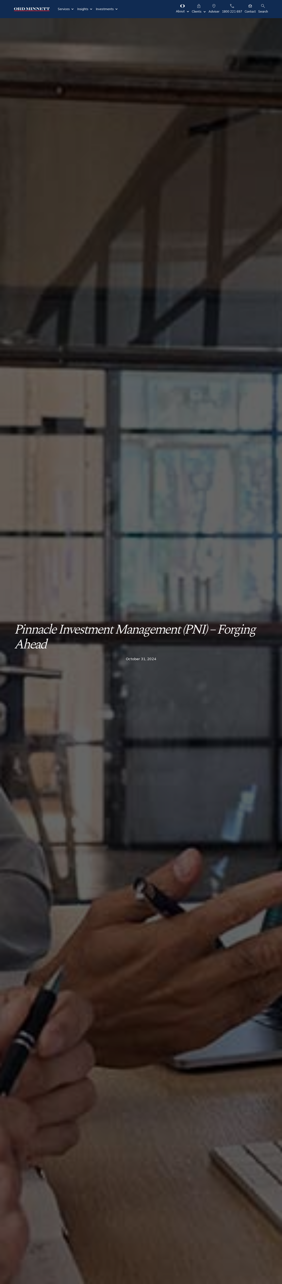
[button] (66, 9)
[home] (31, 9)
